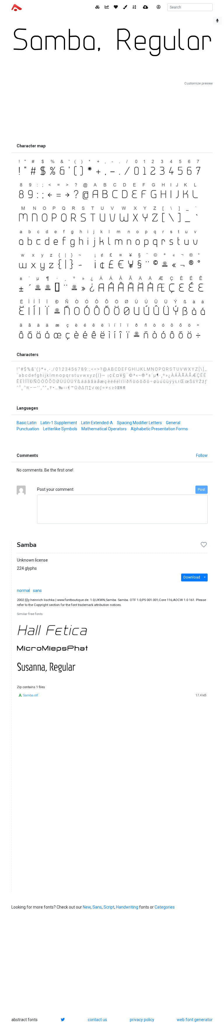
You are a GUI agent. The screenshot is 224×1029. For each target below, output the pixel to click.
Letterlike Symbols (60, 429)
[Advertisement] (112, 113)
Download (191, 577)
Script (109, 907)
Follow (202, 455)
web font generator (195, 1019)
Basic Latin (26, 422)
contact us (97, 1019)
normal (23, 590)
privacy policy (142, 1019)
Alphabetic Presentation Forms (159, 429)
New (87, 907)
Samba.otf (30, 695)
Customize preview (198, 83)
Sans (97, 907)
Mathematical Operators (104, 429)
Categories (165, 907)
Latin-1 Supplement (59, 422)
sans (37, 590)
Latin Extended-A (97, 422)
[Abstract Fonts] (16, 7)
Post (201, 490)
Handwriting (127, 907)
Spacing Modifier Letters (139, 422)
